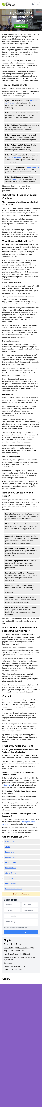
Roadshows (9, 852)
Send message (21, 932)
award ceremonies (15, 157)
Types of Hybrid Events (12, 944)
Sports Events (10, 878)
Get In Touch (21, 26)
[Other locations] (33, 4)
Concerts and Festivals (13, 889)
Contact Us (8, 963)
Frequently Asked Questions (14, 966)
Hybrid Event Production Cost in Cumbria (19, 947)
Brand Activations (11, 857)
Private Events (10, 884)
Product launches (32, 167)
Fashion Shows (10, 868)
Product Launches (12, 862)
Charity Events (10, 873)
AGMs (7, 847)
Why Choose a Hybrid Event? (14, 951)
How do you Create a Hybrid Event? (17, 954)
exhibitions (16, 179)
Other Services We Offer (13, 969)
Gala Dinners (10, 841)
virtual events (7, 785)
